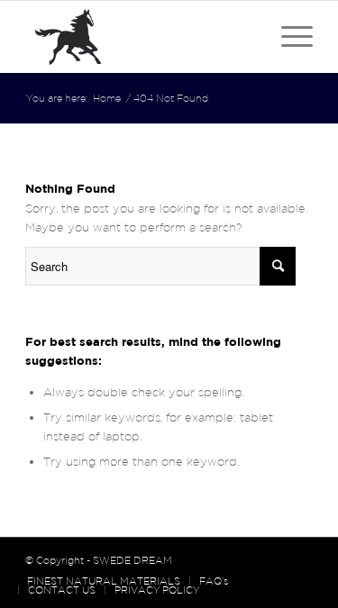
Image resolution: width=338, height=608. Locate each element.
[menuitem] (103, 580)
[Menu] (288, 37)
